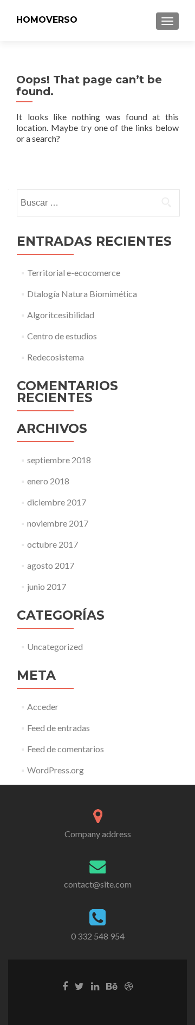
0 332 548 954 (98, 936)
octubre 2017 (52, 544)
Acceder (42, 706)
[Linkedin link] (95, 985)
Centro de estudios (62, 336)
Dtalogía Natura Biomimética (82, 293)
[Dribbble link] (129, 985)
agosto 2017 (50, 565)
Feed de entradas (58, 727)
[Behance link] (112, 985)
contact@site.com (98, 884)
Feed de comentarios (65, 749)
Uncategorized (55, 646)
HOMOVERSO (46, 20)
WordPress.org (55, 770)
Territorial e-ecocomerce (73, 272)
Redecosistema (55, 357)
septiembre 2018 (59, 460)
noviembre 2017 (57, 523)
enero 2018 (48, 481)
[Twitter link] (79, 985)
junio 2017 (46, 586)
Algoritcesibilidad (60, 315)
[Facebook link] (65, 985)
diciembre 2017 (56, 502)
